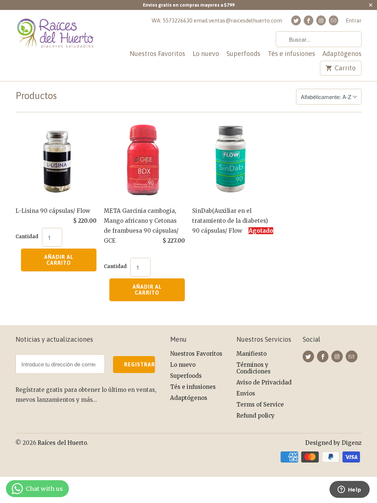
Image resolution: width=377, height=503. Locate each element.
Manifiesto (251, 353)
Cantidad (26, 236)
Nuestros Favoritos (157, 53)
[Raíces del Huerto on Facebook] (308, 20)
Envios (245, 393)
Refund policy (255, 415)
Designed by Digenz (333, 442)
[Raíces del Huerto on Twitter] (296, 20)
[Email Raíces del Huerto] (333, 20)
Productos (36, 95)
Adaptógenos (342, 53)
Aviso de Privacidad (264, 382)
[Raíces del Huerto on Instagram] (321, 20)
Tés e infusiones (291, 53)
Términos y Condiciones (253, 368)
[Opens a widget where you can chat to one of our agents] (349, 490)
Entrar (354, 20)
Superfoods (243, 53)
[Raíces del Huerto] (55, 37)
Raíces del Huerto (62, 442)
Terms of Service (260, 404)
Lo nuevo (206, 53)
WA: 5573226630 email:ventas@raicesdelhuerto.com (217, 20)
